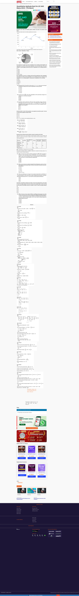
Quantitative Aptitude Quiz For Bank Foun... (31, 494)
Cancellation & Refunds (63, 592)
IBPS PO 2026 (19, 513)
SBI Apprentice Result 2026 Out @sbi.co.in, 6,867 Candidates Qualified (55, 56)
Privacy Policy (76, 592)
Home (17, 3)
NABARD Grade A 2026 (35, 509)
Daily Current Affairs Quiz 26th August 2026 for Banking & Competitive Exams (55, 61)
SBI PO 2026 (18, 508)
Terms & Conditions (70, 592)
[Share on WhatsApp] (33, 10)
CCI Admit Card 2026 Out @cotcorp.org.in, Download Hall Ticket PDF (55, 47)
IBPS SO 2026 (19, 512)
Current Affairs (40, 1)
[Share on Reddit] (36, 10)
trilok (18, 10)
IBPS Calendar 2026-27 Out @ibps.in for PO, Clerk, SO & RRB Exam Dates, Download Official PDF (55, 66)
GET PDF (58, 595)
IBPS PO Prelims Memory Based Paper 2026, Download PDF (55, 54)
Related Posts (19, 486)
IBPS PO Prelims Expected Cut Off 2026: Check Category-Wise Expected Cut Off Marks (55, 51)
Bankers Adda (34, 517)
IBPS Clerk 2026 (19, 509)
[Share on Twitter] (39, 10)
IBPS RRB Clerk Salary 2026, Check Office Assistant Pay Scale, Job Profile (55, 58)
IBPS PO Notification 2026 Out (54, 35)
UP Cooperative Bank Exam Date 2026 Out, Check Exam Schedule (55, 44)
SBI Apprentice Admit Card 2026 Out (55, 36)
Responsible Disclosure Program (55, 592)
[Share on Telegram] (35, 10)
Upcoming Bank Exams (29, 1)
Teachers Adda (34, 521)
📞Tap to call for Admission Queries (31, 428)
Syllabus (35, 1)
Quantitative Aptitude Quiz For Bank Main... (21, 494)
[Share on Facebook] (38, 10)
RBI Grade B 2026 (34, 508)
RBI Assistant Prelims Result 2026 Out (55, 37)
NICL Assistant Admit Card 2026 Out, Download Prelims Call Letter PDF (54, 42)
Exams (23, 1)
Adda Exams (34, 520)
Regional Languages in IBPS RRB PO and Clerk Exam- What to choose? (55, 63)
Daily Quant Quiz (20, 482)
